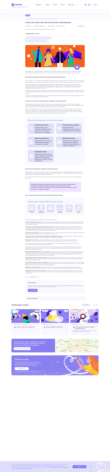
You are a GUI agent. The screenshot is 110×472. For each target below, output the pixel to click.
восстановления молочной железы (74, 229)
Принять (79, 466)
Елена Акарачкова (26, 324)
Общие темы (32, 18)
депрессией (43, 243)
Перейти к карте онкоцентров (23, 348)
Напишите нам (21, 368)
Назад (28, 15)
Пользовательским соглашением (24, 468)
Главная (27, 18)
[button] (94, 304)
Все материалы (86, 304)
